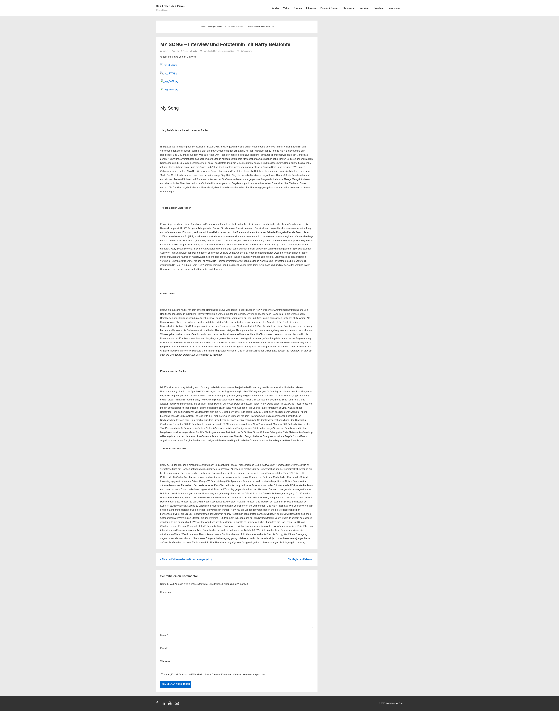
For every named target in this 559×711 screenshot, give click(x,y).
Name (163, 635)
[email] (177, 704)
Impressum (395, 8)
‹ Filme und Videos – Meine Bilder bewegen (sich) (186, 559)
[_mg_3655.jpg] (168, 73)
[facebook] (157, 704)
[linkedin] (164, 704)
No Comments (246, 51)
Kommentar (166, 592)
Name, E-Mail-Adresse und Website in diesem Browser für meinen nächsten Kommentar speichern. (215, 674)
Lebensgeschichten (225, 51)
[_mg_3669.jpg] (169, 89)
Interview (311, 8)
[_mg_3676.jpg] (168, 65)
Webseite (165, 661)
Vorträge (364, 8)
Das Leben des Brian (170, 6)
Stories (298, 8)
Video (286, 8)
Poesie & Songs (329, 8)
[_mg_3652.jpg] (169, 81)
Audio (275, 8)
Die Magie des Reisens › (300, 559)
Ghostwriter (349, 8)
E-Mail (163, 648)
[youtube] (170, 704)
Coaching (379, 8)
